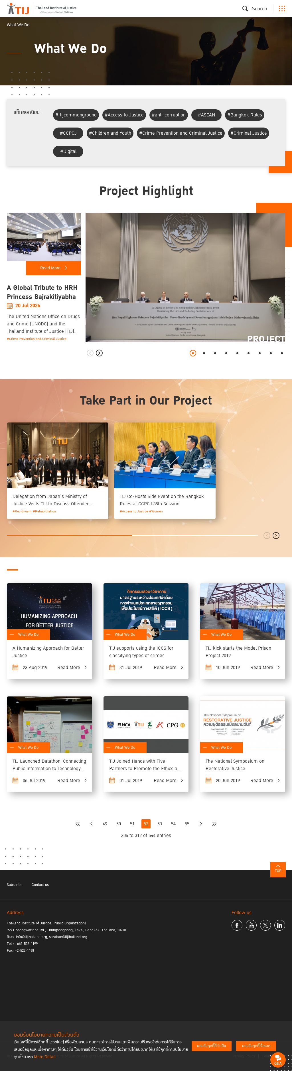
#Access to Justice (124, 115)
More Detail (45, 1057)
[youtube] (251, 925)
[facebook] (237, 925)
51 (132, 824)
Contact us (40, 885)
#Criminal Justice (248, 133)
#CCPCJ (68, 133)
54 (173, 824)
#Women (156, 511)
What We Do (28, 634)
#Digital (68, 151)
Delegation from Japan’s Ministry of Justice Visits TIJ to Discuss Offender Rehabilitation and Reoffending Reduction (56, 504)
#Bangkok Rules (244, 115)
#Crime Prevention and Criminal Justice (180, 133)
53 (159, 824)
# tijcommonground (76, 115)
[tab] (193, 353)
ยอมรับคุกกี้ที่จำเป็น (211, 1046)
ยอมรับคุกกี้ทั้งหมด (256, 1046)
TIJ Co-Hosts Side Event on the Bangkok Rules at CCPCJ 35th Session (162, 500)
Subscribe (15, 885)
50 (118, 824)
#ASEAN (206, 115)
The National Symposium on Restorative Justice (235, 765)
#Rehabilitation (44, 511)
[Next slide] (99, 353)
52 (146, 824)
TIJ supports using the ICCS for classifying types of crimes (141, 652)
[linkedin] (279, 925)
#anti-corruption (169, 115)
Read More (50, 268)
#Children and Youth (110, 133)
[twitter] (265, 925)
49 (105, 824)
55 (187, 824)
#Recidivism (22, 511)
